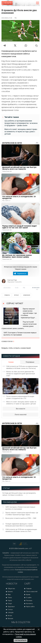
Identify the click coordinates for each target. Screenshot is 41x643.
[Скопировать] (37, 45)
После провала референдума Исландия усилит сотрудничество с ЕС (20, 397)
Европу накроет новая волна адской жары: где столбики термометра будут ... (29, 313)
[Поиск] (29, 3)
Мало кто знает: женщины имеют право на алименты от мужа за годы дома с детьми (20, 131)
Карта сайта (30, 606)
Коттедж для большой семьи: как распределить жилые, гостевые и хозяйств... (19, 494)
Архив (28, 594)
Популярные (30, 362)
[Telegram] (4, 45)
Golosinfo (7, 3)
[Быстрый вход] (33, 3)
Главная (28, 588)
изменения (26, 295)
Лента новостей (20, 415)
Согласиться (20, 640)
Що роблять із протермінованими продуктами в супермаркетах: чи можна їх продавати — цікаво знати (20, 123)
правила (7, 295)
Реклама (29, 600)
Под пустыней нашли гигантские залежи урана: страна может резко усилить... (19, 325)
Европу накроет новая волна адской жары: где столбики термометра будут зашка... (21, 514)
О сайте (28, 597)
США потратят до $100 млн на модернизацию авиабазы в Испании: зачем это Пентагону (22, 367)
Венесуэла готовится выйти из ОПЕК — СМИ (20, 518)
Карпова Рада (12, 280)
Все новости (20, 409)
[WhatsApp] (26, 45)
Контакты (29, 603)
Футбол (16, 295)
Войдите (4, 348)
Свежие (11, 362)
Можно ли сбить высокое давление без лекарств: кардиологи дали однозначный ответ (20, 374)
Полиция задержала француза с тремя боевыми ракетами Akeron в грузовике (19, 525)
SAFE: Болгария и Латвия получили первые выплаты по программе (20, 334)
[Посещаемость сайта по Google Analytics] (23, 543)
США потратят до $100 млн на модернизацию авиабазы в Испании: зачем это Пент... (21, 530)
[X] (15, 45)
